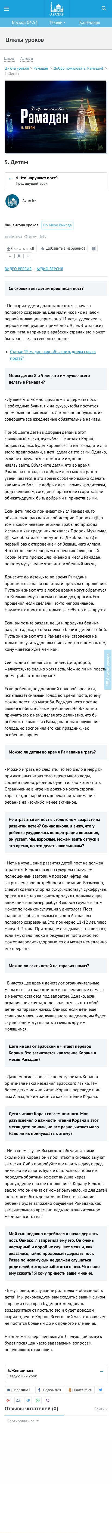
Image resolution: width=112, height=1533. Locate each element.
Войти (100, 1409)
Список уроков (107, 667)
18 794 (33, 236)
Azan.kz (29, 201)
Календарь (89, 22)
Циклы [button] (9, 58)
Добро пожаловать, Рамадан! (79, 68)
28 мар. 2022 (13, 236)
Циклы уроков (17, 68)
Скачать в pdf (22, 248)
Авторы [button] (26, 58)
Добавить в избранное (66, 248)
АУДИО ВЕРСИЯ (50, 269)
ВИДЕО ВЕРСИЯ (18, 269)
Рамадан (41, 68)
